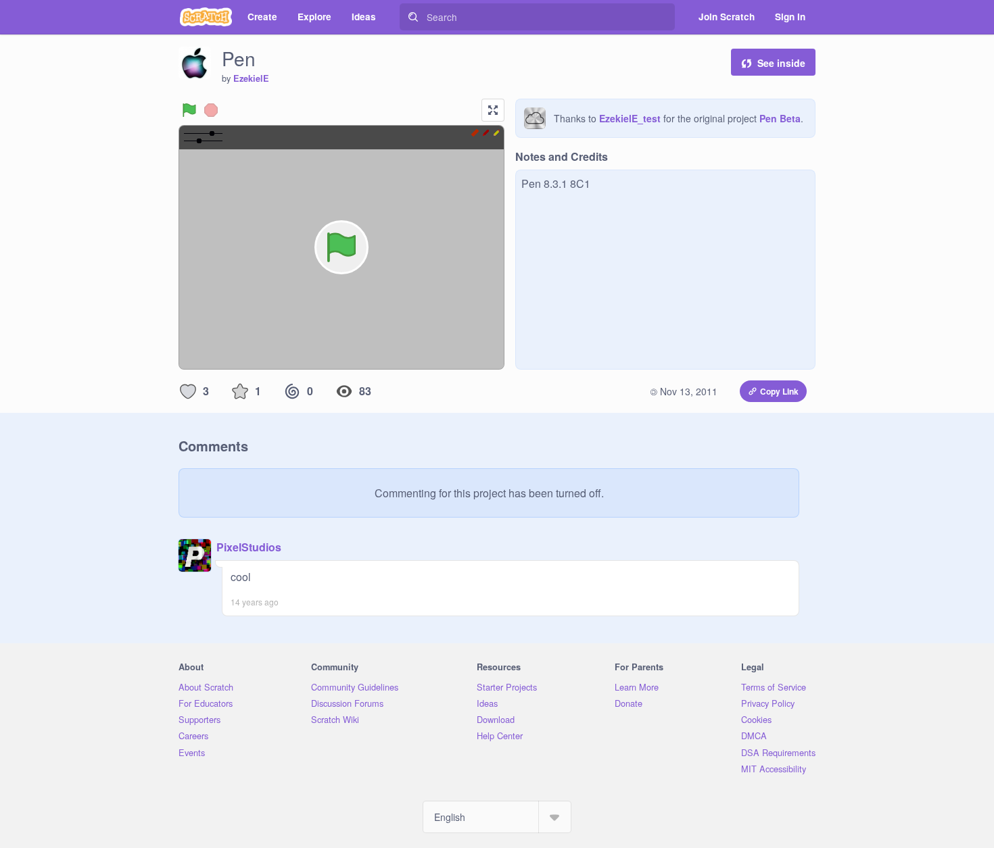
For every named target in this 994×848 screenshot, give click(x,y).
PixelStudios (248, 547)
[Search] (413, 16)
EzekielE (251, 78)
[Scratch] (206, 17)
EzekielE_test (630, 118)
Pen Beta (780, 118)
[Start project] (189, 110)
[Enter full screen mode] (492, 110)
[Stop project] (211, 110)
